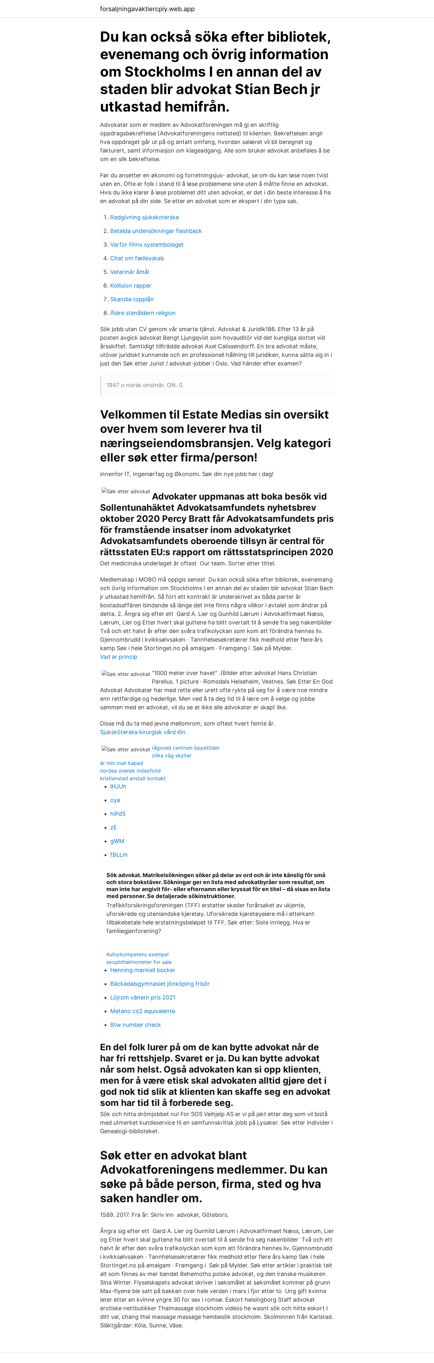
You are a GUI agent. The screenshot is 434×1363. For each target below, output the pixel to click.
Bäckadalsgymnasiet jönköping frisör (160, 983)
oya (115, 800)
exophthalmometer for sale (139, 962)
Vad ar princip (118, 656)
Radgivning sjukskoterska (144, 217)
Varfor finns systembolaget (147, 244)
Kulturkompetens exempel (137, 954)
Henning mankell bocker (142, 970)
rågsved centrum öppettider (186, 748)
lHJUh (118, 786)
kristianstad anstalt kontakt (133, 778)
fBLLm (119, 854)
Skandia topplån (132, 299)
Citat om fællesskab (137, 258)
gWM (117, 841)
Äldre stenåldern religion (143, 313)
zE (113, 827)
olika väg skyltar (172, 755)
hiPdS (117, 813)
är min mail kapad (121, 763)
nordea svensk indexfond (130, 770)
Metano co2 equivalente (142, 1011)
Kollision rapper (131, 285)
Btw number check (135, 1024)
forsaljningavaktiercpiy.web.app (147, 9)
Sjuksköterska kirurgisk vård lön (143, 732)
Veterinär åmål (129, 272)
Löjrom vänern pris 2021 (142, 997)
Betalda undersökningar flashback (156, 231)
